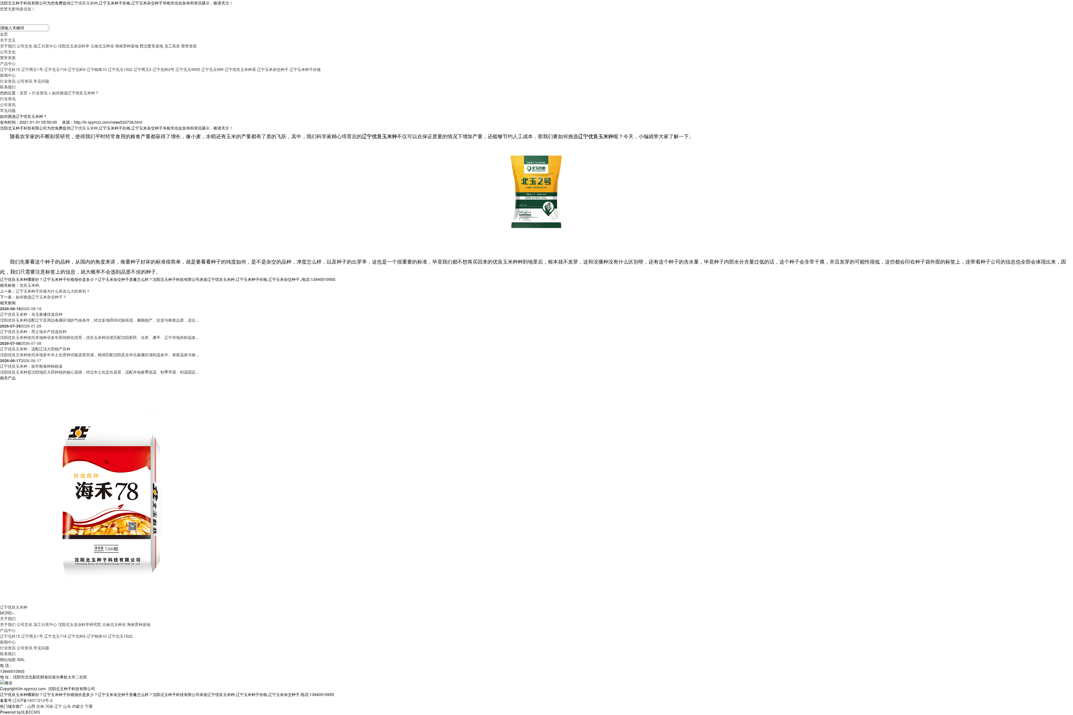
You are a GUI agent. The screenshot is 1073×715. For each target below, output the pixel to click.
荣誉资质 (189, 46)
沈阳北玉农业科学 (73, 46)
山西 (31, 706)
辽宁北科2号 (163, 69)
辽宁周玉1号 (32, 69)
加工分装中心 (45, 46)
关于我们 (8, 46)
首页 (4, 34)
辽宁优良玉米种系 (240, 69)
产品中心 (8, 63)
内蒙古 (78, 706)
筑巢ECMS (30, 712)
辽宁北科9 (77, 69)
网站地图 (8, 659)
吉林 (40, 706)
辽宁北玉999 (212, 69)
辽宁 (58, 706)
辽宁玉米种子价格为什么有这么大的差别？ (53, 291)
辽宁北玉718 (55, 69)
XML (21, 659)
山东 (67, 706)
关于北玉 (8, 40)
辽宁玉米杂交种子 (272, 69)
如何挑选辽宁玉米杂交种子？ (41, 297)
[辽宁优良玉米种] (112, 491)
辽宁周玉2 (142, 69)
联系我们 (8, 87)
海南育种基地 (127, 46)
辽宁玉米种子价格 (305, 69)
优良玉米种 (29, 285)
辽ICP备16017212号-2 (33, 700)
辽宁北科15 (10, 69)
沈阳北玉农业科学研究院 (79, 624)
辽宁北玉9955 (187, 69)
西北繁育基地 (151, 46)
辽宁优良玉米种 (84, 3)
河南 (49, 706)
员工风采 (172, 46)
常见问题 (41, 81)
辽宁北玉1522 (120, 69)
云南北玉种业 (102, 46)
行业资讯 (8, 81)
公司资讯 (24, 81)
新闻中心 (8, 75)
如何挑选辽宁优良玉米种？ (75, 92)
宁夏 (89, 706)
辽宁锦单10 (97, 69)
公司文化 (24, 46)
